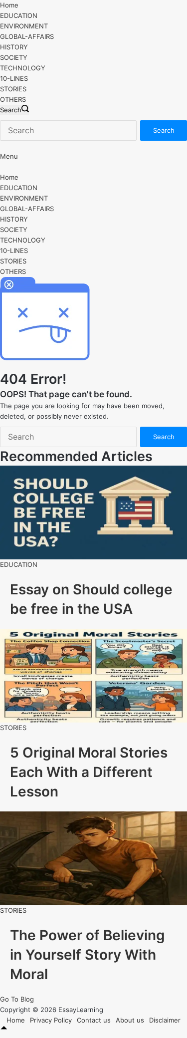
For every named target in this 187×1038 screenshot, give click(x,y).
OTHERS (13, 99)
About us (130, 1020)
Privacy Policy (51, 1020)
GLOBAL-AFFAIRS (27, 36)
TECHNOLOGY (22, 68)
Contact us (94, 1020)
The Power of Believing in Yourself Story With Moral (87, 955)
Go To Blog (17, 999)
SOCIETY (13, 57)
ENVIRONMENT (24, 26)
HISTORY (14, 47)
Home (9, 5)
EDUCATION (18, 15)
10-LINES (14, 78)
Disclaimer (165, 1020)
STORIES (13, 89)
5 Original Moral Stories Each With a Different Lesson (89, 772)
